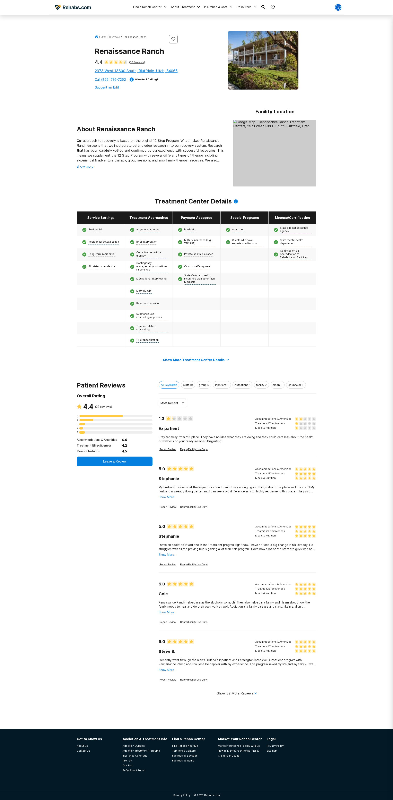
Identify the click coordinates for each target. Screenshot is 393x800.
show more (85, 166)
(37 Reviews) (137, 62)
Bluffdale (114, 37)
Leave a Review (114, 461)
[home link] (96, 37)
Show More (166, 497)
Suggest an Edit (107, 87)
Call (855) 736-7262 (110, 79)
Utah (103, 37)
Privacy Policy (181, 795)
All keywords (169, 384)
